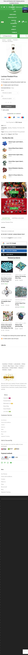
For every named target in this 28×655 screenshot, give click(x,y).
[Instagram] (2, 462)
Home (3, 40)
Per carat (14, 551)
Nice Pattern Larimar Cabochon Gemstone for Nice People (6, 280)
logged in (10, 237)
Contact (3, 424)
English (11, 7)
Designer (14, 640)
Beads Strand (14, 503)
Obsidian (4, 369)
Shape (14, 534)
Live (15, 11)
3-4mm (14, 509)
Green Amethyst (14, 592)
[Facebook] (1, 7)
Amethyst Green (14, 557)
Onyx (16, 366)
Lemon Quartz (14, 567)
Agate (9, 369)
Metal (2, 90)
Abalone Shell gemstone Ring (19, 325)
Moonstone (5, 368)
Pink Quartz (14, 572)
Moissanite (14, 610)
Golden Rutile (13, 368)
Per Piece (14, 526)
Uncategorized (14, 653)
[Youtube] (4, 7)
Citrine (23, 364)
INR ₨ (24, 11)
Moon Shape (14, 541)
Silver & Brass (14, 622)
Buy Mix (14, 192)
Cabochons (12, 14)
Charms (14, 625)
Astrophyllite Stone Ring (6, 302)
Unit (2, 96)
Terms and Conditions (6, 422)
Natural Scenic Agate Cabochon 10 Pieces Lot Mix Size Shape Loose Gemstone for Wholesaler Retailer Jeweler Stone (16, 154)
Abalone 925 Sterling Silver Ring (20, 277)
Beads (14, 26)
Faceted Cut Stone (14, 549)
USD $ (24, 8)
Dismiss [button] (16, 3)
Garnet (5, 366)
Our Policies (3, 420)
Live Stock (14, 647)
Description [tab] (6, 218)
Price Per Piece (14, 579)
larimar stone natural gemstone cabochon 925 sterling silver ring (7, 326)
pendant (22, 131)
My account (3, 431)
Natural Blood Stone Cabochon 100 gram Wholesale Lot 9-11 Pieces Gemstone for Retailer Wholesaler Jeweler (16, 148)
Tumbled (14, 32)
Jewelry (13, 29)
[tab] (6, 218)
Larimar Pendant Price (14, 131)
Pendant (15, 40)
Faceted (13, 20)
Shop (2, 429)
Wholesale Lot (12, 17)
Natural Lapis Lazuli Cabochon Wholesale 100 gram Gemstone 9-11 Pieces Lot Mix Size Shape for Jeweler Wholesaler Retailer (16, 141)
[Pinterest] (5, 462)
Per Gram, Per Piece (7, 41)
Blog (2, 434)
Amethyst (4, 364)
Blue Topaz (11, 366)
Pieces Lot (14, 529)
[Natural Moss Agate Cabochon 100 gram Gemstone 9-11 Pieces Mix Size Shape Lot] (4, 163)
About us (3, 427)
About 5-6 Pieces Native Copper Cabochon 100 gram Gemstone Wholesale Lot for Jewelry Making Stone (16, 175)
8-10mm (14, 514)
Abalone (20, 368)
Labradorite (17, 364)
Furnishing (14, 612)
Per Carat (3, 276)
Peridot (10, 364)
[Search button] (26, 36)
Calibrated (13, 23)
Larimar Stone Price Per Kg (20, 304)
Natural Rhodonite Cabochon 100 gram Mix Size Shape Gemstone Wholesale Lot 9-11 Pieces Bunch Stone (16, 168)
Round (14, 511)
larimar (6, 131)
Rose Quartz (14, 574)
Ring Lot (21, 274)
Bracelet (14, 617)
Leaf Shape (14, 539)
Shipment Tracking (5, 436)
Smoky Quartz (14, 577)
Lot (14, 632)
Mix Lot (14, 607)
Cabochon (3, 274)
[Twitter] (6, 7)
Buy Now (14, 208)
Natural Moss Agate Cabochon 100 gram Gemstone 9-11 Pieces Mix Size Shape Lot (16, 161)
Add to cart (9, 106)
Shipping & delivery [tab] (18, 218)
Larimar (22, 366)
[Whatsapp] (8, 462)
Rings (25, 274)
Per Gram (14, 524)
